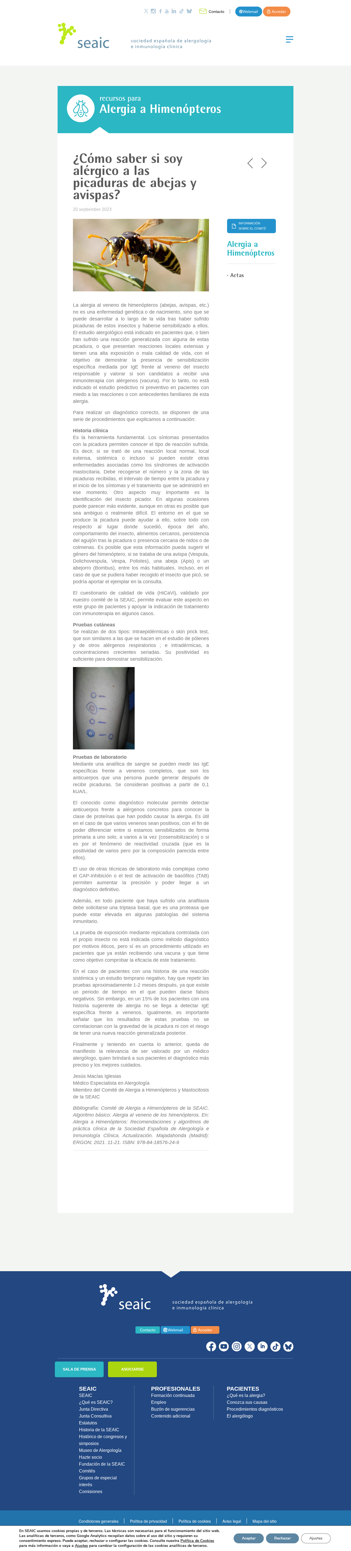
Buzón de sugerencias (173, 1409)
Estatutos (88, 1423)
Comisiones (90, 1491)
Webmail (250, 11)
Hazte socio (90, 1457)
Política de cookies (195, 1521)
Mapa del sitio (265, 1521)
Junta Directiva (93, 1409)
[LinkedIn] (173, 11)
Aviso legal (231, 1521)
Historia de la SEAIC (99, 1429)
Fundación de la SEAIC (102, 1464)
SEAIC (85, 1395)
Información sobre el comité (252, 226)
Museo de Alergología (100, 1450)
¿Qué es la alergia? (246, 1395)
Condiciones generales (98, 1521)
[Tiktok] (181, 11)
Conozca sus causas (247, 1402)
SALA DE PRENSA (79, 1369)
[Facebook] (160, 11)
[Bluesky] (189, 11)
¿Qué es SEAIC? (96, 1402)
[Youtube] (167, 11)
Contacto (216, 11)
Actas (237, 276)
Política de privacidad (148, 1521)
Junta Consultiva (95, 1416)
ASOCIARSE (132, 1369)
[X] (250, 1346)
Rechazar (282, 1538)
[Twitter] (146, 11)
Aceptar (249, 1538)
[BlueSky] (288, 1346)
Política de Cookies (197, 1540)
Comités (87, 1471)
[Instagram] (153, 11)
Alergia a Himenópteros (160, 110)
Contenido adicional (170, 1416)
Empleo (158, 1402)
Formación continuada (173, 1395)
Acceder (279, 11)
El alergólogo (240, 1416)
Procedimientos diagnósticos (255, 1409)
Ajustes (315, 1538)
